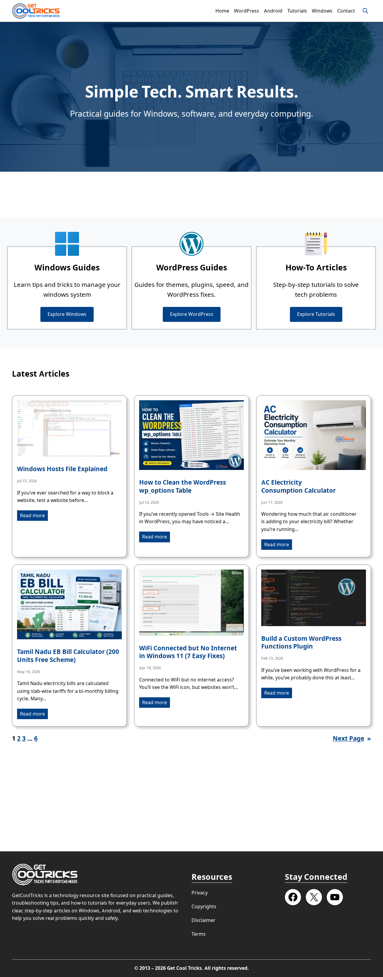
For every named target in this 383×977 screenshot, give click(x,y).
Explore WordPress (191, 314)
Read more (32, 515)
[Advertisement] (191, 194)
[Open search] (365, 10)
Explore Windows (67, 314)
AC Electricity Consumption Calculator (298, 486)
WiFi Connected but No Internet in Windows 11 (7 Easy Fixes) (188, 652)
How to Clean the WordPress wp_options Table (182, 486)
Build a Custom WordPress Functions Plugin (301, 643)
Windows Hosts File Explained (62, 469)
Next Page (352, 738)
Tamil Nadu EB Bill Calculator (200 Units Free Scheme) (68, 656)
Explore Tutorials (316, 314)
